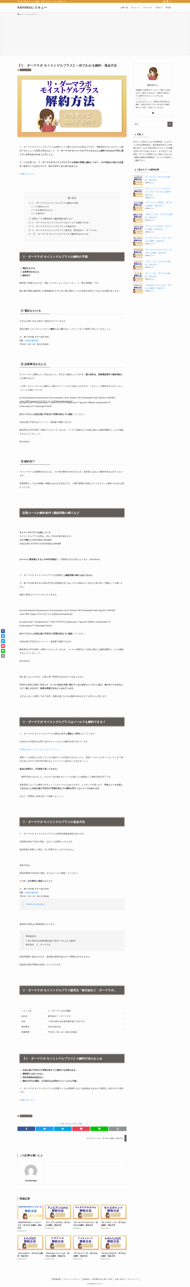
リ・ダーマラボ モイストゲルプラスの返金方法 (54, 226)
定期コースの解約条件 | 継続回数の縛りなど (52, 219)
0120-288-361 (32, 341)
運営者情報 (56, 1279)
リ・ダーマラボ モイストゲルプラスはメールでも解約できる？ (61, 222)
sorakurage (31, 1180)
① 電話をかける (42, 207)
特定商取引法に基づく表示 (102, 1279)
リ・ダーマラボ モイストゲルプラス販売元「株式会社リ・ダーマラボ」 (65, 230)
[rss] (167, 1)
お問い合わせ (120, 1279)
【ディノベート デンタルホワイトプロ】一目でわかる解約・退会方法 (158, 192)
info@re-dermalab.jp (35, 904)
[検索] (171, 1)
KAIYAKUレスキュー (32, 7)
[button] (26, 1129)
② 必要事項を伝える (44, 210)
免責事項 (86, 1279)
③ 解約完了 (40, 213)
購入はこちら (28, 174)
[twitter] (164, 1)
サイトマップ (133, 1279)
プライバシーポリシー (71, 1279)
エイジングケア (25, 70)
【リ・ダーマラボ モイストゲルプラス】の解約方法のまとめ (60, 234)
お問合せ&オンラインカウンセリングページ (40, 749)
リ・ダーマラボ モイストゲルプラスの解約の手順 (55, 203)
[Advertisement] (95, 35)
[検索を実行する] (170, 124)
